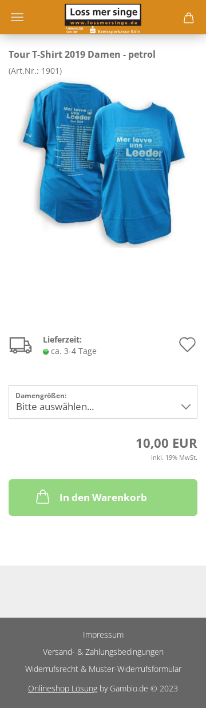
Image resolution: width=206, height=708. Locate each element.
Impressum (103, 634)
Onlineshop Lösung (62, 688)
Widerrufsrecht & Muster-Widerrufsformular (103, 668)
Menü (17, 17)
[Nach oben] (174, 691)
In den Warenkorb (103, 497)
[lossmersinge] (102, 17)
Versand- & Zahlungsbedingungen (103, 651)
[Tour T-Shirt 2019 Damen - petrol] (103, 161)
